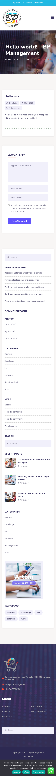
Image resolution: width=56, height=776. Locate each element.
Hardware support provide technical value (24, 294)
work (7, 389)
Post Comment (19, 221)
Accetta (16, 772)
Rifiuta (26, 772)
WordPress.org (11, 426)
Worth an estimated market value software (24, 287)
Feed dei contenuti (13, 412)
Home (7, 706)
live (6, 368)
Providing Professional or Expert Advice (22, 280)
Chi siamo (37, 706)
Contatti (8, 716)
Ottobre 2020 (11, 338)
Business (8, 354)
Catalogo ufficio (40, 711)
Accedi (8, 404)
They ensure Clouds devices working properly (25, 301)
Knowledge (9, 361)
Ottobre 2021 (10, 324)
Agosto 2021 (10, 331)
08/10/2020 (28, 103)
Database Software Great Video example (23, 273)
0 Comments (14, 108)
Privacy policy (38, 772)
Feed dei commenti (14, 419)
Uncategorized (11, 382)
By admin (13, 103)
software (9, 375)
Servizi (7, 711)
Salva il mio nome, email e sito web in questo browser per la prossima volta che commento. (29, 208)
